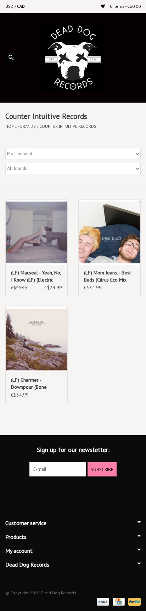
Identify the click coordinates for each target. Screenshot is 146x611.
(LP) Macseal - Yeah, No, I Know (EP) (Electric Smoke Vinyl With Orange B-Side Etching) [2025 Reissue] (36, 276)
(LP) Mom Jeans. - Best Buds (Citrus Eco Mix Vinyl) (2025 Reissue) (107, 276)
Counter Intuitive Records (67, 126)
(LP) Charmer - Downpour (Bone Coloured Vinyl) (29, 384)
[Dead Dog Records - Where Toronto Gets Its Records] (84, 57)
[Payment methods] (102, 601)
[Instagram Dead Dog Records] (92, 491)
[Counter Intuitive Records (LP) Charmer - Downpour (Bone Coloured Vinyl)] (36, 339)
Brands (28, 126)
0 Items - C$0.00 (125, 6)
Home (11, 126)
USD (10, 6)
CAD (21, 6)
